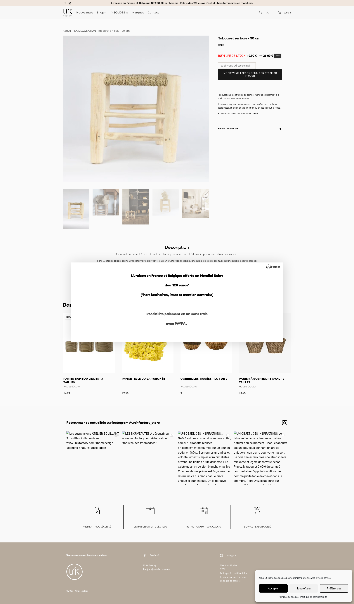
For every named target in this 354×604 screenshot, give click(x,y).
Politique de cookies (289, 597)
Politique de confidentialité (313, 597)
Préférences (334, 588)
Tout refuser (304, 588)
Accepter (273, 588)
